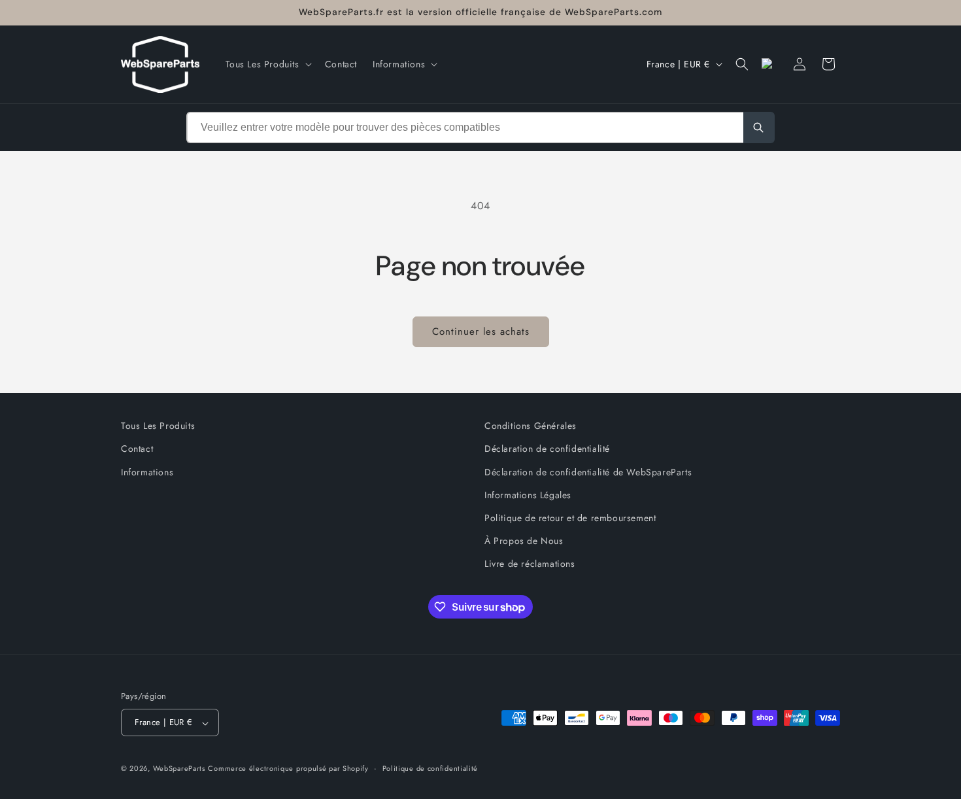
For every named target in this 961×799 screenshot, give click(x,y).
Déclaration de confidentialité (547, 448)
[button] (267, 64)
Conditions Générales (530, 425)
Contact (137, 448)
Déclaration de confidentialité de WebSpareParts (588, 471)
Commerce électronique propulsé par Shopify (288, 769)
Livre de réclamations (529, 563)
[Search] (759, 127)
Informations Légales (527, 494)
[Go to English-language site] (770, 64)
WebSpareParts (179, 769)
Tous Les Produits (158, 425)
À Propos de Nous (524, 540)
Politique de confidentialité (430, 768)
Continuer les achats (481, 331)
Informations (147, 471)
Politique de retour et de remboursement (570, 517)
